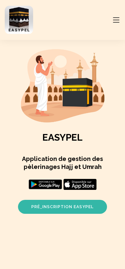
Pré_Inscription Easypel (62, 206)
